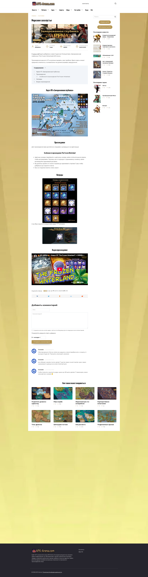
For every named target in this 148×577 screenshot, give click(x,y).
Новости (34, 10)
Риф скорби (58, 401)
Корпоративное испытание (103, 402)
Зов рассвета (80, 424)
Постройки (77, 10)
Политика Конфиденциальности (52, 572)
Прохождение (41, 74)
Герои (52, 10)
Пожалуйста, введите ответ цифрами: (44, 333)
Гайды (68, 10)
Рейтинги (43, 10)
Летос (104, 85)
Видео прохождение (43, 82)
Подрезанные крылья (106, 424)
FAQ (92, 10)
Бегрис (105, 105)
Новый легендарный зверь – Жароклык (109, 36)
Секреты (61, 10)
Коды (86, 10)
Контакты (85, 3)
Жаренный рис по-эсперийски (82, 402)
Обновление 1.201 (108, 55)
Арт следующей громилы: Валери (108, 62)
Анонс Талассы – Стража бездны (108, 72)
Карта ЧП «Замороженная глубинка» (48, 71)
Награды (39, 79)
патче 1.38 (36, 54)
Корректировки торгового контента (109, 46)
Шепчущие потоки (61, 424)
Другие (81, 551)
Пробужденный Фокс (109, 95)
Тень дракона (37, 424)
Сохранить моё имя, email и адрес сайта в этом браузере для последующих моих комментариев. (58, 330)
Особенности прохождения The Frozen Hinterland (54, 76)
